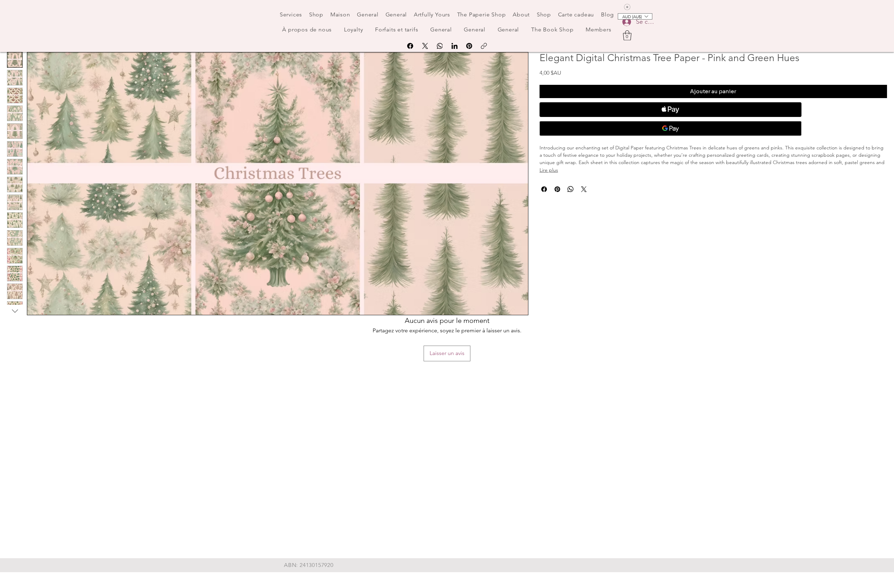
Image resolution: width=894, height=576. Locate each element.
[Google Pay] (670, 128)
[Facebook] (410, 46)
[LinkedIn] (454, 46)
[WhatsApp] (440, 46)
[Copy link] (484, 46)
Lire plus (549, 170)
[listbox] (635, 16)
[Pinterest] (469, 46)
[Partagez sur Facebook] (544, 189)
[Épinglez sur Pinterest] (557, 189)
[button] (627, 35)
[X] (425, 46)
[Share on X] (584, 189)
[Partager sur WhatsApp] (570, 189)
